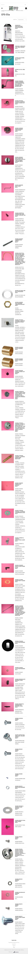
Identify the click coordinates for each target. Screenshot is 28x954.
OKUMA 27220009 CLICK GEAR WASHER (20, 642)
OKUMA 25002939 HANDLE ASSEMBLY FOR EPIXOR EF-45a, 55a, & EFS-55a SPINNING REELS (19, 84)
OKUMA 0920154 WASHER (18, 880)
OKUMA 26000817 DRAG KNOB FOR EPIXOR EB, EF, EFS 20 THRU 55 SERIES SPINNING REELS (20, 160)
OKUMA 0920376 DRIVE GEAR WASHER (20, 787)
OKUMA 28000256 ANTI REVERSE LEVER (20, 680)
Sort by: (15, 19)
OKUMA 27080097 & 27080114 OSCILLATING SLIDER (20, 539)
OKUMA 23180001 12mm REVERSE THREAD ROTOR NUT (20, 304)
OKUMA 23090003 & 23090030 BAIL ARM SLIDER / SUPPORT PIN (20, 215)
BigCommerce (16, 952)
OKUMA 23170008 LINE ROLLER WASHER (20, 291)
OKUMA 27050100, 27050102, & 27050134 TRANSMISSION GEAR (20, 512)
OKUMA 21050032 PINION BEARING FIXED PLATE (19, 130)
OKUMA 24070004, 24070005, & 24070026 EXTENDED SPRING (20, 321)
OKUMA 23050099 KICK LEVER (19, 186)
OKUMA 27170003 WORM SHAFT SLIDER (20, 580)
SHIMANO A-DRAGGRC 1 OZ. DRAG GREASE (20, 47)
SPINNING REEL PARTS (5, 10)
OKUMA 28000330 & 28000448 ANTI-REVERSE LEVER (19, 705)
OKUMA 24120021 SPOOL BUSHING (19, 360)
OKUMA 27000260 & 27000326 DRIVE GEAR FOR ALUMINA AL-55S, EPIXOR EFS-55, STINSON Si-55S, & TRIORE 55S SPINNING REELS (20, 395)
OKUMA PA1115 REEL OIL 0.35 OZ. (20, 58)
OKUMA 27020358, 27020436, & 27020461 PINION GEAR (20, 457)
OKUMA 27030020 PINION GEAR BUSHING (19, 485)
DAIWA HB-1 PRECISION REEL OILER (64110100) (19, 27)
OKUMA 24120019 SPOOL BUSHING (19, 348)
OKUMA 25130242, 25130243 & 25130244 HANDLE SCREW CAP (20, 102)
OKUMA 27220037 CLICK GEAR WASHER (20, 668)
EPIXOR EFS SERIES (19, 10)
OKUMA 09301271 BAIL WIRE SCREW (20, 821)
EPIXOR (12, 10)
